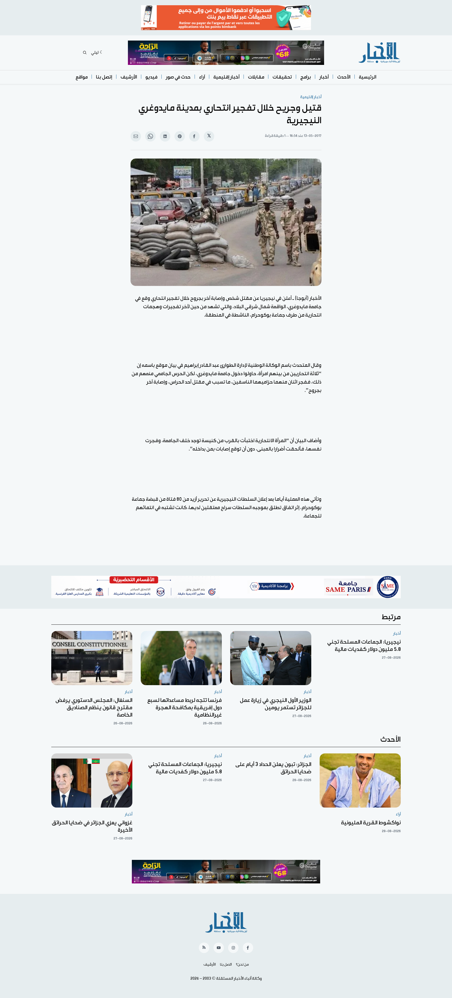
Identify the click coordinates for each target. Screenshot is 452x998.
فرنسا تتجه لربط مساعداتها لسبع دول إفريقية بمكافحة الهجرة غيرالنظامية (184, 707)
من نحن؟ (242, 964)
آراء (202, 77)
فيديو (151, 77)
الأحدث (344, 77)
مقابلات (256, 77)
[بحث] (85, 52)
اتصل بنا (226, 964)
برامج (305, 77)
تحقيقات (282, 77)
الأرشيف (129, 77)
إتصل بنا (104, 77)
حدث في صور (178, 77)
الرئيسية (367, 77)
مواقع (82, 77)
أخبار (324, 77)
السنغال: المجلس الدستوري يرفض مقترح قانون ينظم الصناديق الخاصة (93, 707)
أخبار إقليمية (226, 77)
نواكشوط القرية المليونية (371, 823)
